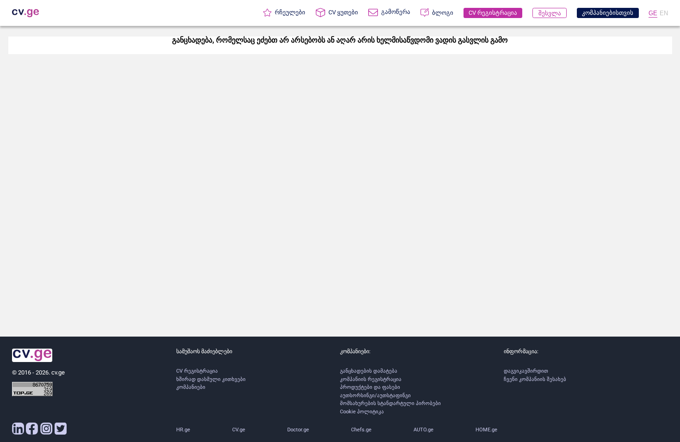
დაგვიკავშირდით (526, 371)
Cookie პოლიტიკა (362, 412)
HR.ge (183, 430)
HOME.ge (486, 430)
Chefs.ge (361, 430)
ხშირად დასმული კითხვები (211, 379)
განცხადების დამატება (368, 371)
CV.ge (238, 430)
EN (664, 13)
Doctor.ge (298, 430)
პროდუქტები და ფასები (370, 387)
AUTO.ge (423, 430)
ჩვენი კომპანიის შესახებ (535, 379)
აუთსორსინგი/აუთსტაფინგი (375, 396)
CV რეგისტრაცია (197, 371)
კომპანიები (190, 387)
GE (653, 13)
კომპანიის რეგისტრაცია (371, 379)
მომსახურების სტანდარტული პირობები (390, 403)
